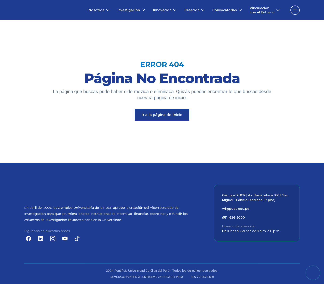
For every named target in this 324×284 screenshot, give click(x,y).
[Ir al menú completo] (295, 10)
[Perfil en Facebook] (28, 239)
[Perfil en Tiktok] (77, 239)
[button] (313, 273)
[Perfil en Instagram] (53, 239)
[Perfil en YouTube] (65, 239)
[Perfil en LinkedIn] (40, 239)
